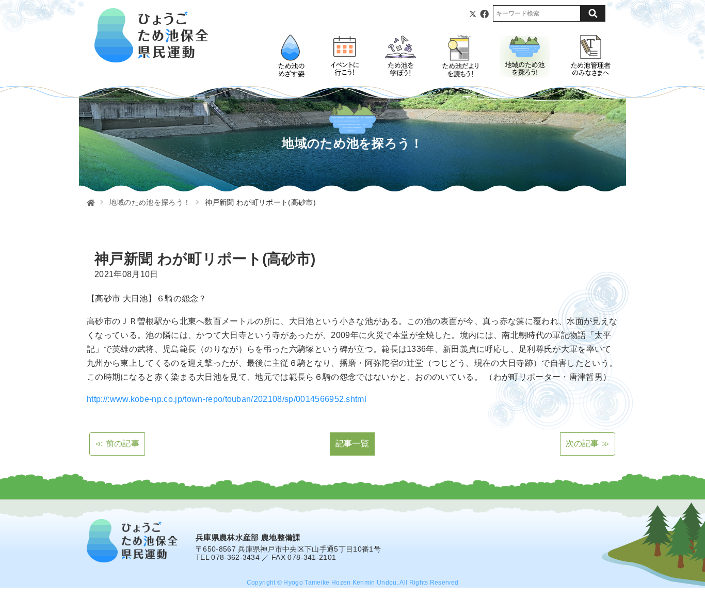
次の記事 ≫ (588, 443)
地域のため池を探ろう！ (150, 202)
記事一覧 (352, 443)
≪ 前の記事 (117, 443)
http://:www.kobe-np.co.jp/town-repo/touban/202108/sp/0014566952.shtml (226, 399)
